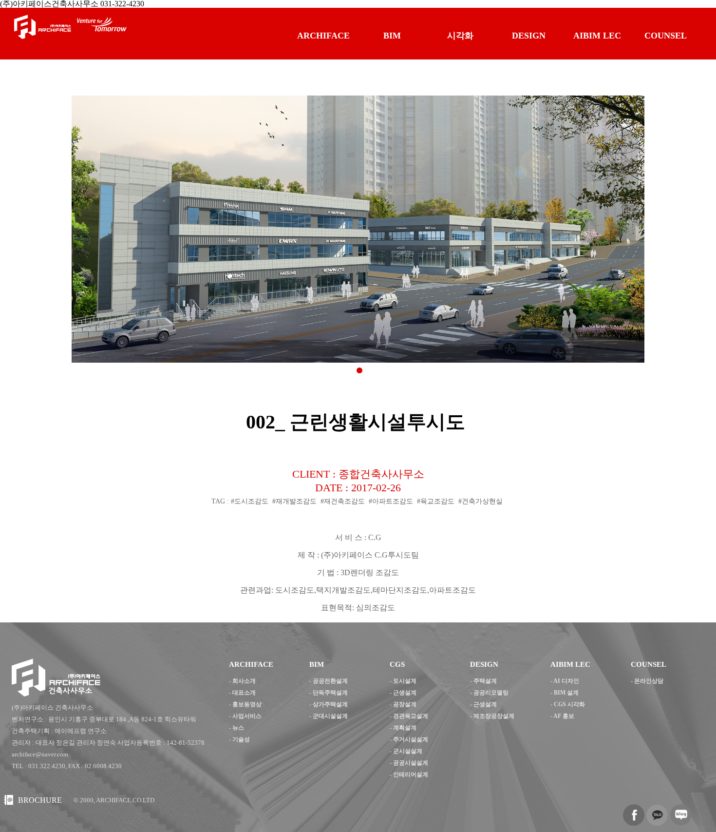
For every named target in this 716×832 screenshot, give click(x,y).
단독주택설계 (330, 692)
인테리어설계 (410, 774)
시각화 (460, 35)
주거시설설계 (410, 739)
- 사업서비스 (245, 716)
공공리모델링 (491, 692)
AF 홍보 (563, 716)
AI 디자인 (566, 680)
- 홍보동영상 (245, 704)
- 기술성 (239, 739)
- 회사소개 (242, 680)
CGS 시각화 (569, 704)
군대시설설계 (330, 716)
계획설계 (404, 727)
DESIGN (529, 35)
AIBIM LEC (597, 35)
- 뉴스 (236, 727)
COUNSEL (665, 35)
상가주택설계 (330, 704)
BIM (392, 35)
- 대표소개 (242, 692)
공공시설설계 (410, 762)
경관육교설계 (410, 716)
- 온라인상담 (647, 680)
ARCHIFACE (323, 35)
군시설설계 (407, 751)
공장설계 (404, 704)
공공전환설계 (330, 680)
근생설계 (404, 692)
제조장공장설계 (493, 716)
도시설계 (404, 680)
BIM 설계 (566, 692)
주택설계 (485, 680)
